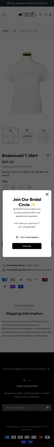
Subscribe (27, 246)
